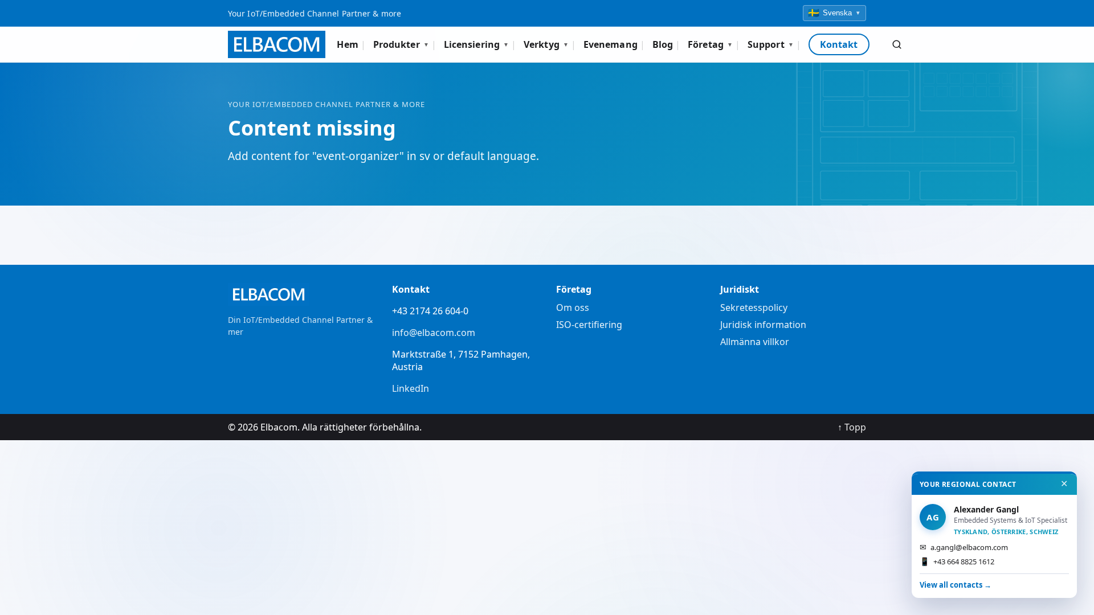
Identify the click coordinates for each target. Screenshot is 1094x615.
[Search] (897, 44)
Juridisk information (763, 324)
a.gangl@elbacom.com (964, 547)
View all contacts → (955, 585)
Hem (347, 44)
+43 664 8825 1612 (957, 561)
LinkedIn (410, 388)
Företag (710, 44)
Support (771, 44)
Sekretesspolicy (753, 307)
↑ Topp (852, 427)
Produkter (401, 44)
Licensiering (476, 44)
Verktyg (546, 44)
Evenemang (610, 44)
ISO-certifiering (589, 324)
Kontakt (839, 44)
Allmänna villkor (754, 341)
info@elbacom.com (433, 332)
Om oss (572, 307)
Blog (662, 44)
